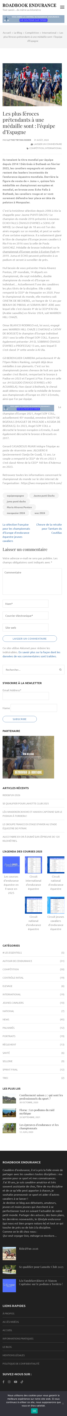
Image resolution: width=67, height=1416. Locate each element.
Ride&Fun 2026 (11, 795)
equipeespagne (15, 495)
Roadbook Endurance (29, 5)
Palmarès (8, 1027)
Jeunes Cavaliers (13, 1002)
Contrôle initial (13, 977)
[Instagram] (9, 1381)
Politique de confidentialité (21, 1363)
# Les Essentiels (12, 952)
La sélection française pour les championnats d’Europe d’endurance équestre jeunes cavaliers (16, 532)
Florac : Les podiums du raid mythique (36, 1111)
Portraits (9, 1036)
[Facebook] (3, 1381)
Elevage (7, 985)
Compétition (36, 148)
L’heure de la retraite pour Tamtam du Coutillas (49, 528)
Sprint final (10, 1069)
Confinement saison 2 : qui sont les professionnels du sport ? (41, 1096)
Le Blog (7, 1346)
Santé (6, 1052)
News (6, 1019)
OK (34, 1411)
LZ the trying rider (19, 139)
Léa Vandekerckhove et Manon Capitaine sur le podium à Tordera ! (41, 1282)
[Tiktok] (22, 1381)
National (8, 1011)
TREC (5, 1077)
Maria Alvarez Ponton (19, 507)
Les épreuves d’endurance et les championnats (39, 1126)
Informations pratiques (18, 1338)
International (53, 148)
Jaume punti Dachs (44, 495)
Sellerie (8, 1061)
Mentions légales (14, 1355)
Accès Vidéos (11, 1321)
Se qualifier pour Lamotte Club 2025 (26, 803)
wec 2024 (40, 512)
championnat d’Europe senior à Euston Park (29, 251)
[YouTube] (15, 1381)
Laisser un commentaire (48, 144)
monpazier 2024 (16, 512)
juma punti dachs (16, 501)
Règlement (9, 1044)
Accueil (7, 1330)
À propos (8, 1313)
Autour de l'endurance (17, 960)
